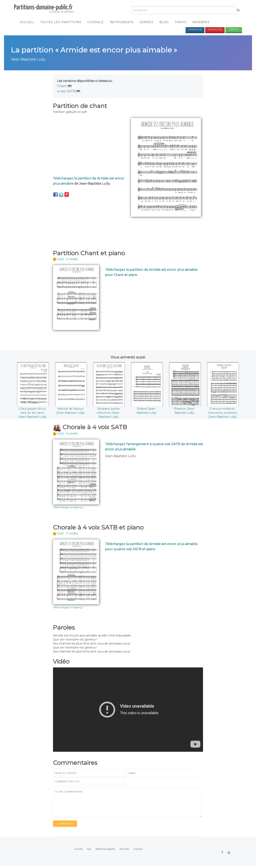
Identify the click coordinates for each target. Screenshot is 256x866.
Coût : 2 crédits (67, 259)
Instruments (122, 22)
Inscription (215, 29)
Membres (201, 22)
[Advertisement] (89, 146)
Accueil (27, 22)
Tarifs (180, 22)
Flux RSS (124, 849)
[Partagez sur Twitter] (61, 194)
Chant (62, 86)
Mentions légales (105, 849)
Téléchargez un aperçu (68, 507)
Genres (146, 22)
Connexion (195, 29)
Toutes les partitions (60, 22)
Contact (138, 849)
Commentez (65, 823)
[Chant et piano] (70, 86)
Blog (164, 22)
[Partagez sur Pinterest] (66, 194)
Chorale (95, 22)
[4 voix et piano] (78, 91)
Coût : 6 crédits (67, 433)
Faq (89, 849)
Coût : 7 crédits (67, 533)
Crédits (233, 29)
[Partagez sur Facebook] (55, 194)
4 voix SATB (66, 91)
